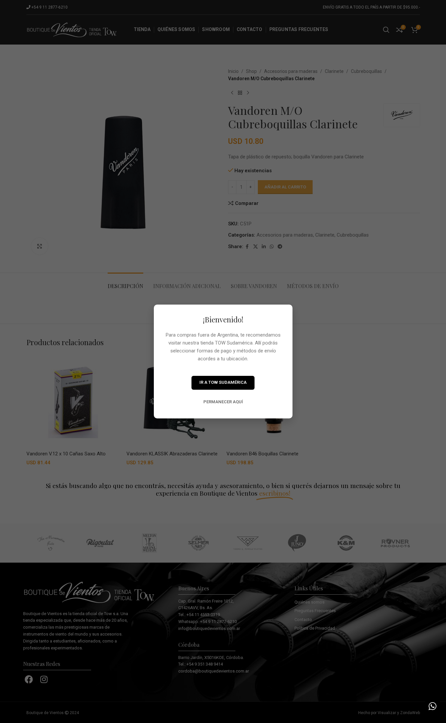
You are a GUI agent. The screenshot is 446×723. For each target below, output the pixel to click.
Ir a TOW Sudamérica (223, 382)
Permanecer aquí (223, 401)
